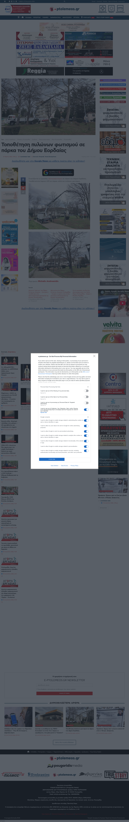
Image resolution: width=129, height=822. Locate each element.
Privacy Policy (74, 465)
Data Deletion (54, 465)
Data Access (64, 465)
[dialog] (64, 411)
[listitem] (64, 387)
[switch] (86, 391)
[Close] (95, 356)
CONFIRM (52, 459)
